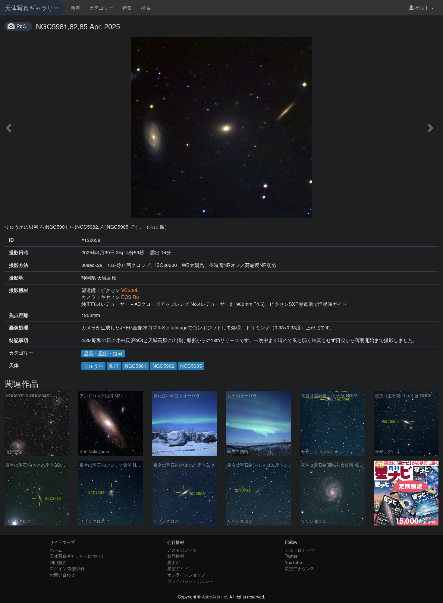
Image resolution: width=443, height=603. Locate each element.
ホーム (56, 550)
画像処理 (18, 327)
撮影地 (16, 278)
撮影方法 (18, 265)
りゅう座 (93, 365)
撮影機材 (18, 290)
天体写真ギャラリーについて (77, 556)
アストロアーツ (182, 550)
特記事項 (18, 340)
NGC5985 (191, 365)
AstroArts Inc (214, 596)
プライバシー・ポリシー (190, 581)
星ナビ (173, 562)
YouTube (293, 562)
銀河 (114, 365)
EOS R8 (130, 297)
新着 (75, 7)
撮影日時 (18, 252)
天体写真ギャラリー (32, 7)
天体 (14, 365)
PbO (21, 26)
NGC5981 (135, 365)
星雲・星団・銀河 (103, 353)
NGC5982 (163, 365)
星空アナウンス (299, 568)
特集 (127, 7)
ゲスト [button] (422, 7)
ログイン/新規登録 (67, 568)
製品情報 (175, 556)
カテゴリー (101, 7)
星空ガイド (177, 568)
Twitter (291, 556)
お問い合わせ (62, 574)
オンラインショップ (186, 574)
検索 (146, 7)
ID (11, 240)
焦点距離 (18, 315)
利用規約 (58, 562)
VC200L (130, 290)
